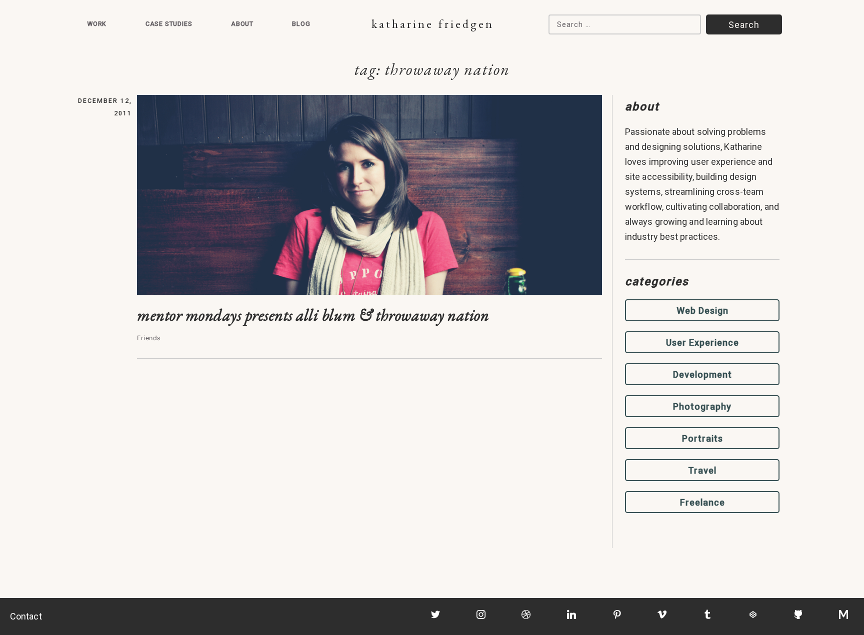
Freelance (702, 502)
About (242, 23)
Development (702, 374)
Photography (702, 406)
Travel (702, 470)
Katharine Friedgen (433, 23)
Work (96, 23)
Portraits (702, 438)
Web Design (702, 310)
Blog (301, 23)
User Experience (702, 342)
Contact (26, 616)
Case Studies (169, 23)
